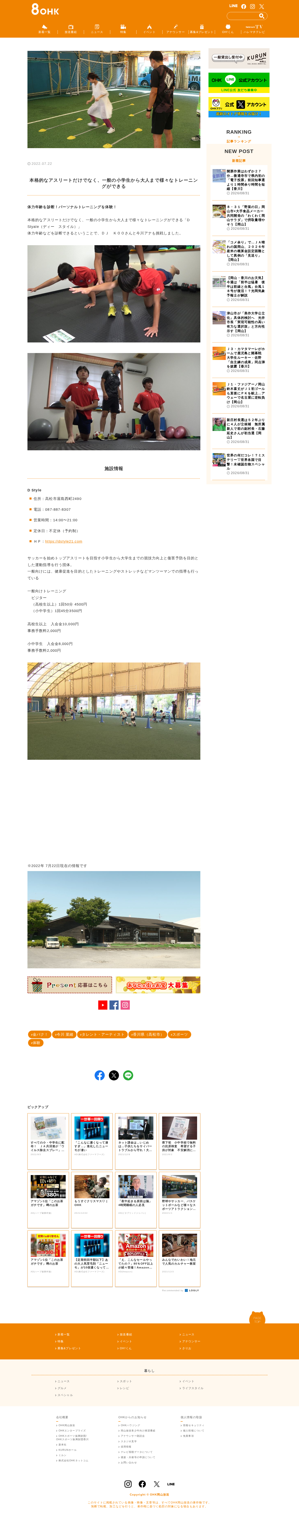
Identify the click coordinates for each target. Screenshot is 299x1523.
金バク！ (40, 1034)
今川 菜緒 (65, 1034)
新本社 (63, 1444)
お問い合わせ (129, 1462)
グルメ (62, 1388)
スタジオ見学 (129, 1441)
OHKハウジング (130, 1425)
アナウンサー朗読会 (133, 1435)
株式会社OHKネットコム (73, 1460)
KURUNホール (68, 1450)
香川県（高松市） (148, 1034)
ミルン (63, 1455)
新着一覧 (64, 1334)
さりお (186, 1348)
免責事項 (188, 1435)
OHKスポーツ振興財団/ (72, 1437)
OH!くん (126, 1348)
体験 (36, 1043)
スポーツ (180, 1034)
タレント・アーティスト (103, 1034)
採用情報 (126, 1446)
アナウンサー (191, 1341)
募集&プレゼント (69, 1348)
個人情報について (193, 1430)
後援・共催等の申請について (138, 1457)
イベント (126, 1341)
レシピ (124, 1388)
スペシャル (65, 1395)
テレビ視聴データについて (137, 1452)
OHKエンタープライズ (72, 1430)
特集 (61, 1341)
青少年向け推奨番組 (138, 1430)
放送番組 (126, 1334)
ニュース (188, 1334)
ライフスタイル (193, 1388)
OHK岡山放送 (67, 1425)
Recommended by (173, 1290)
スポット (126, 1381)
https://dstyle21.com (63, 541)
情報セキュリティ (193, 1425)
